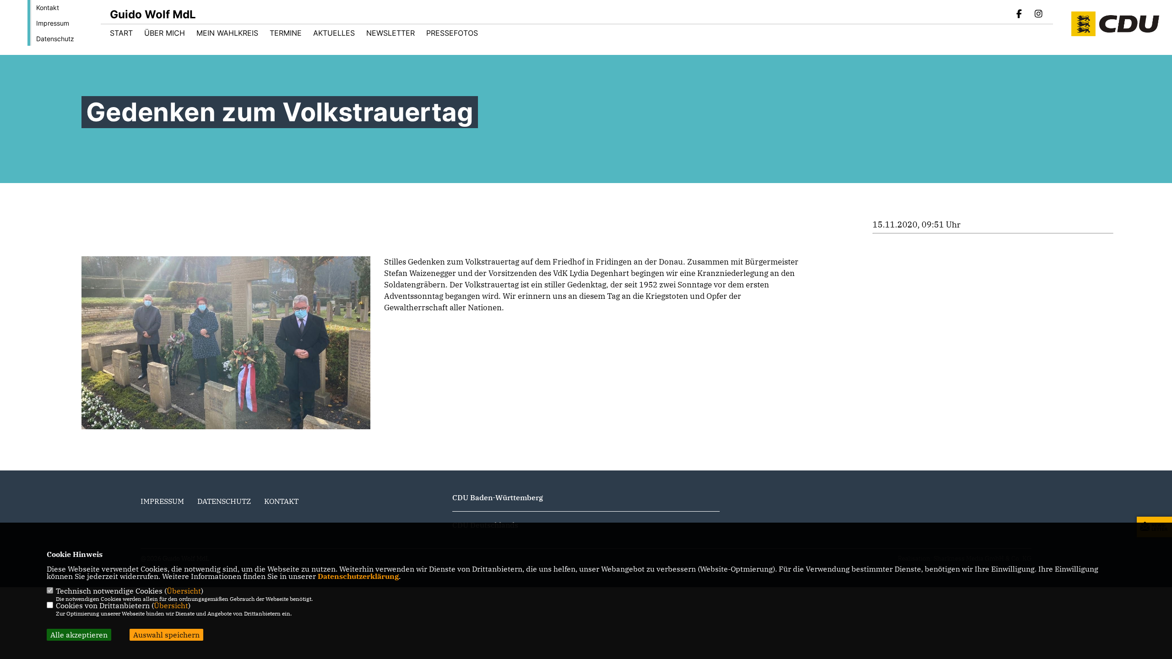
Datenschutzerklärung (358, 576)
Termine (286, 33)
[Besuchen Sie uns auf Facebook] (1019, 15)
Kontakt (47, 7)
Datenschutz (55, 39)
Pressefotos (452, 33)
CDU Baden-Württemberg (497, 497)
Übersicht (184, 590)
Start (121, 33)
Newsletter (390, 33)
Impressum (52, 23)
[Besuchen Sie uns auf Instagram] (1038, 15)
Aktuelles (334, 33)
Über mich (164, 33)
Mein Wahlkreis (227, 33)
